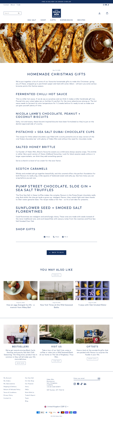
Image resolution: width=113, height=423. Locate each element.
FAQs (27, 389)
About (13, 5)
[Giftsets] (92, 334)
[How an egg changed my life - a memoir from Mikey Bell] (21, 290)
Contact (6, 5)
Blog (26, 401)
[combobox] (12, 13)
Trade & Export (30, 395)
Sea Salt (32, 20)
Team (27, 398)
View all (56, 275)
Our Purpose (29, 383)
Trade (18, 5)
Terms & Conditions (10, 392)
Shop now (20, 363)
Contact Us (7, 398)
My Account (7, 378)
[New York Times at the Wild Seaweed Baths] (56, 290)
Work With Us (29, 392)
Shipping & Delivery (10, 386)
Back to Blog (57, 252)
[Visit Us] (56, 334)
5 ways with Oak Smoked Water (92, 305)
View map (56, 361)
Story (27, 386)
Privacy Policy (8, 395)
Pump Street (77, 195)
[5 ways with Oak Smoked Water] (92, 290)
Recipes (81, 20)
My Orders (7, 381)
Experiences (66, 20)
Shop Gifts (92, 358)
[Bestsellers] (21, 334)
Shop (43, 20)
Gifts (53, 20)
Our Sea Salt (29, 378)
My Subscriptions (9, 383)
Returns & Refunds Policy (12, 389)
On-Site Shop (29, 381)
